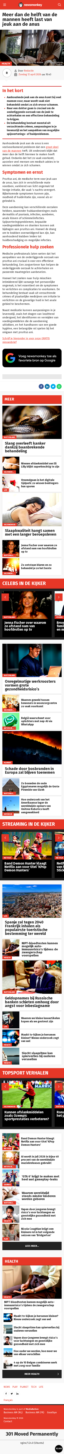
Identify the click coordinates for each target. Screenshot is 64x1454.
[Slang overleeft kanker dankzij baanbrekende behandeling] (32, 407)
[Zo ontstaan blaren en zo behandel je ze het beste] (10, 560)
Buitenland (9, 437)
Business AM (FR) (34, 1412)
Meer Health (42, 1374)
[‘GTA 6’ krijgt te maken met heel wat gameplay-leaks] (10, 1171)
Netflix (7, 1148)
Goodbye (52, 1412)
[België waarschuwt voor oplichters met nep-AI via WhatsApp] (10, 714)
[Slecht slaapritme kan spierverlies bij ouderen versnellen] (10, 1049)
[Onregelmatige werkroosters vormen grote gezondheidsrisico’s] (32, 645)
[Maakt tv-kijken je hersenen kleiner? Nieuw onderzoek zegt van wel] (10, 1031)
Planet (24, 1386)
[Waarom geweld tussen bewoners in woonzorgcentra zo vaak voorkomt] (10, 696)
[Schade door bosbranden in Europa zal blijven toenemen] (32, 732)
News (7, 1386)
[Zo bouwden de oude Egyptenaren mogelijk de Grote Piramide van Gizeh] (10, 780)
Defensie (8, 814)
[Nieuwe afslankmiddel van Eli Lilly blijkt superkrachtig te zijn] (10, 458)
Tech (33, 1386)
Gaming (7, 1185)
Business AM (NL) (13, 1412)
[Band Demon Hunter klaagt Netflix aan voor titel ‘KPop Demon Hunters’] (10, 1135)
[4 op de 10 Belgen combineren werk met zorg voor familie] (8, 1361)
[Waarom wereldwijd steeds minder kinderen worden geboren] (10, 1189)
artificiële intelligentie (16, 728)
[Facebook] (6, 1392)
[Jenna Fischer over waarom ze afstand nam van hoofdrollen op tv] (10, 542)
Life (5, 490)
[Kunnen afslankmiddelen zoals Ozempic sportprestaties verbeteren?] (27, 1082)
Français (8, 1400)
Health (6, 63)
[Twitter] (11, 1392)
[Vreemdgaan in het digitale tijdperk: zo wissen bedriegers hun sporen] (10, 476)
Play (6, 1239)
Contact (8, 1421)
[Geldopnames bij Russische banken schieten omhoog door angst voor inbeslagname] (32, 962)
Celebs (59, 617)
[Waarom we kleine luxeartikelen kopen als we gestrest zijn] (10, 1013)
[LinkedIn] (17, 1392)
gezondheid (9, 472)
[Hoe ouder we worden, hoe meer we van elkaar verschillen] (8, 1350)
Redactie (29, 70)
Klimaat (7, 762)
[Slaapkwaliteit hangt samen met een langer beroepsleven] (32, 494)
